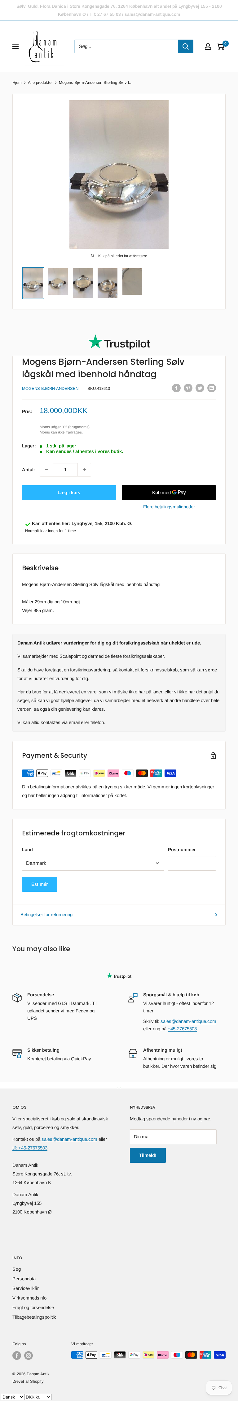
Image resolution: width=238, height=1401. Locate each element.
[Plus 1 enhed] (84, 469)
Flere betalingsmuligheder (169, 506)
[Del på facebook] (176, 387)
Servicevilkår (25, 1288)
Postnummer (182, 849)
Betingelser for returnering (46, 914)
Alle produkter (40, 82)
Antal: (28, 469)
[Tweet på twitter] (200, 387)
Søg (16, 1269)
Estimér (39, 884)
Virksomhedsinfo (29, 1297)
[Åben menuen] (15, 46)
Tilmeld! (147, 1155)
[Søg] (185, 46)
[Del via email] (211, 387)
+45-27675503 (182, 1028)
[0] (220, 46)
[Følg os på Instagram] (28, 1355)
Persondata (24, 1278)
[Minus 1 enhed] (46, 469)
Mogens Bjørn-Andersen (50, 388)
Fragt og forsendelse (33, 1307)
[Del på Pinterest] (188, 387)
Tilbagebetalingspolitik (34, 1317)
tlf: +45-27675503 (29, 1147)
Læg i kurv (69, 492)
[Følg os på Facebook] (16, 1355)
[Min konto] (208, 46)
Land (27, 849)
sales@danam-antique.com (188, 1021)
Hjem (17, 82)
